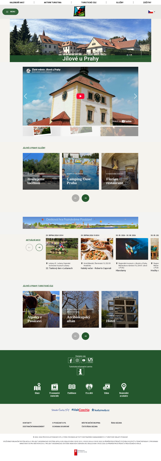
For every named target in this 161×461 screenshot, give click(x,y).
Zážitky (147, 2)
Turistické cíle (88, 2)
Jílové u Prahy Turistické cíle (38, 286)
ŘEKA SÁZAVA (116, 423)
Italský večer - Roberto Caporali (96, 268)
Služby (119, 2)
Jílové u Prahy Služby (34, 148)
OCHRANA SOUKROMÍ (60, 426)
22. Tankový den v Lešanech (59, 268)
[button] (135, 96)
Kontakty (27, 423)
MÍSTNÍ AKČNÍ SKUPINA (91, 423)
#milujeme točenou (36, 181)
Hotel (110, 321)
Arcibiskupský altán (78, 319)
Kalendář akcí (17, 2)
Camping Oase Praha (79, 181)
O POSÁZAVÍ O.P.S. (59, 423)
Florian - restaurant (114, 181)
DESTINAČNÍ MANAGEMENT (34, 426)
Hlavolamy (121, 270)
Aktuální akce (33, 240)
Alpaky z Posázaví (34, 319)
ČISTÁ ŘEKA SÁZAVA (89, 426)
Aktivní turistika (52, 2)
